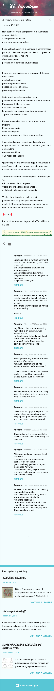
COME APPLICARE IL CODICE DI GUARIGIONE (21, 646)
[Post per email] (10, 245)
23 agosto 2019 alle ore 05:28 (35, 291)
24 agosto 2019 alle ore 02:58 (35, 407)
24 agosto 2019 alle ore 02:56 (35, 387)
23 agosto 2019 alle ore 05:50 (35, 324)
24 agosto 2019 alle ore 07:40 (35, 485)
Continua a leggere (41, 602)
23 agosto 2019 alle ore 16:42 (35, 354)
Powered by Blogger (28, 685)
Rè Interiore (23, 6)
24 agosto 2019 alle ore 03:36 (35, 430)
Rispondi (18, 285)
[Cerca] (50, 5)
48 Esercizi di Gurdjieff (13, 611)
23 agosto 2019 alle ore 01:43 (35, 256)
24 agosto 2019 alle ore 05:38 (35, 450)
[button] (50, 20)
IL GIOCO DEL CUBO (14, 578)
